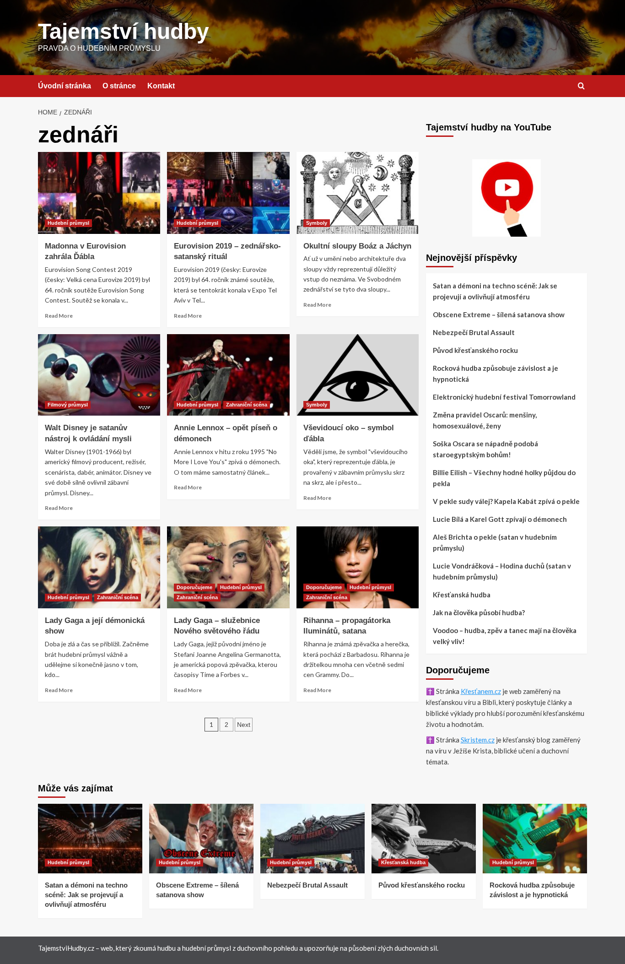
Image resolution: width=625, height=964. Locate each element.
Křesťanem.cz (481, 691)
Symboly (316, 223)
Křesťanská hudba (461, 594)
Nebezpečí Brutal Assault (474, 332)
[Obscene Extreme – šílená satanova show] (201, 838)
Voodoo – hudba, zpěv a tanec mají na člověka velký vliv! (505, 635)
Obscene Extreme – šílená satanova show (499, 314)
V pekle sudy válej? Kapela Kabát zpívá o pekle (506, 501)
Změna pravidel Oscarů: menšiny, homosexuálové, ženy (485, 420)
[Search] (581, 86)
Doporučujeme (194, 587)
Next (243, 724)
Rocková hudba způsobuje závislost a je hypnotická (495, 373)
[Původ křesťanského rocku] (424, 838)
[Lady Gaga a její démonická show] (99, 567)
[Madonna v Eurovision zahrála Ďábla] (99, 192)
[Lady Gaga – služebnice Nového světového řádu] (228, 567)
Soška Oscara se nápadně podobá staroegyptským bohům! (485, 449)
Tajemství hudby (123, 31)
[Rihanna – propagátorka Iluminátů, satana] (357, 567)
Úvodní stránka (64, 86)
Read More (59, 315)
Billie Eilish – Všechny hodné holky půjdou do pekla (504, 477)
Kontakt (161, 86)
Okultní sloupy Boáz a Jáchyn (357, 246)
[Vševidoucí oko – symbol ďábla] (357, 375)
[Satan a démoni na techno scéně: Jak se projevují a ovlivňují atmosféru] (90, 838)
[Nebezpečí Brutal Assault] (312, 838)
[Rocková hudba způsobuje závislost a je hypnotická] (535, 838)
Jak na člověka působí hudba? (479, 612)
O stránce (119, 86)
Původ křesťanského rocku (475, 350)
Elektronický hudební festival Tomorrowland (504, 397)
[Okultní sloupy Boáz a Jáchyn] (357, 192)
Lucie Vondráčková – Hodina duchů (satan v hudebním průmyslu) (502, 571)
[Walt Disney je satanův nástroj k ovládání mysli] (99, 375)
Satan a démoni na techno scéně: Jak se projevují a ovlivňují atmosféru (495, 291)
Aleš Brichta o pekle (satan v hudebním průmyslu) (495, 542)
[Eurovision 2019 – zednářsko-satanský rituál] (228, 192)
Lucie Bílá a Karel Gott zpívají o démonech (500, 519)
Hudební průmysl (68, 223)
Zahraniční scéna (246, 404)
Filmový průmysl (68, 404)
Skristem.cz (478, 740)
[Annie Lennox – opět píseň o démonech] (228, 375)
